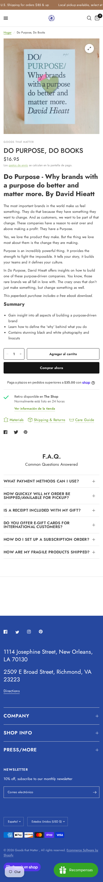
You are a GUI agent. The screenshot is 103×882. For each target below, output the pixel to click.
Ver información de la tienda (34, 408)
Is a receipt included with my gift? (42, 510)
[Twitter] (20, 632)
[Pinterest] (44, 631)
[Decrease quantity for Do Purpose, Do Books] (7, 353)
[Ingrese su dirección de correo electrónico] (94, 792)
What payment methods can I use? (41, 481)
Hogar (7, 32)
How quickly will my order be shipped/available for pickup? (37, 495)
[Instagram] (32, 631)
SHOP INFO (18, 732)
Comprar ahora (51, 367)
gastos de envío (18, 165)
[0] (96, 18)
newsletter (64, 778)
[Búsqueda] (89, 18)
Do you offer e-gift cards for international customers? (36, 524)
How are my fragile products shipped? (47, 552)
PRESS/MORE (20, 749)
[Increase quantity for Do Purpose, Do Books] (20, 353)
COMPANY (16, 715)
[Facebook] (9, 631)
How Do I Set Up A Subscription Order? (46, 539)
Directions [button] (12, 691)
